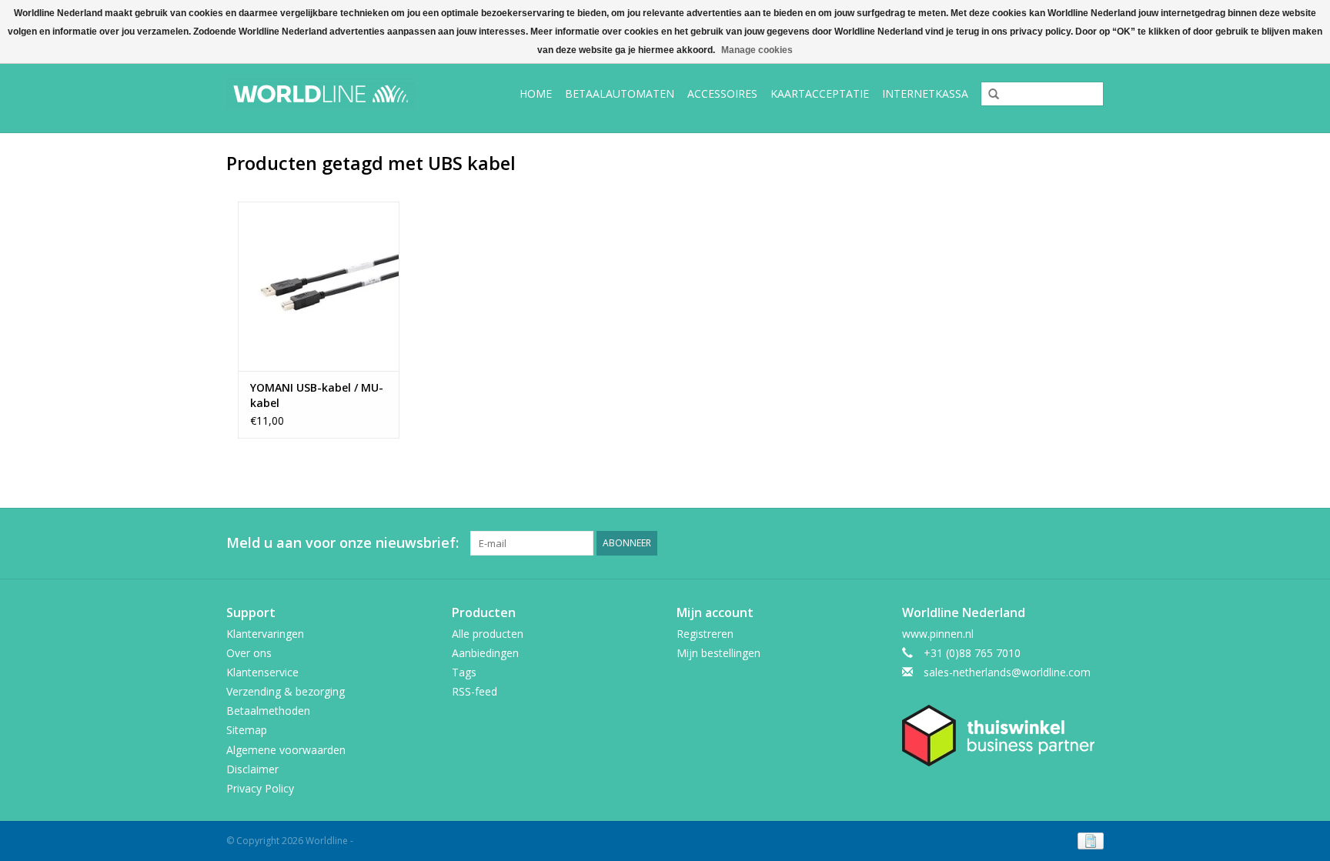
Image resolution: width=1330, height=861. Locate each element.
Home (536, 93)
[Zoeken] (988, 95)
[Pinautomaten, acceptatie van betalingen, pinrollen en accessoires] (332, 93)
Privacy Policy (260, 788)
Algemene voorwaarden (286, 750)
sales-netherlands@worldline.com (1007, 672)
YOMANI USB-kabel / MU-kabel (316, 395)
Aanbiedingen (485, 653)
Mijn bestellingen (718, 653)
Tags (464, 672)
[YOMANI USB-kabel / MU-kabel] (318, 286)
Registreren (705, 633)
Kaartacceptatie (819, 93)
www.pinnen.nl (938, 633)
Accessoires (722, 93)
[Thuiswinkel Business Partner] (1003, 735)
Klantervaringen (265, 633)
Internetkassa (925, 93)
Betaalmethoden (268, 710)
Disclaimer (252, 769)
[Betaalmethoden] (1088, 839)
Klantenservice (262, 672)
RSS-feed (474, 691)
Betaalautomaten (619, 93)
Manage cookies (757, 50)
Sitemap (246, 730)
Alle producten (487, 633)
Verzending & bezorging (285, 691)
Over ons (249, 653)
